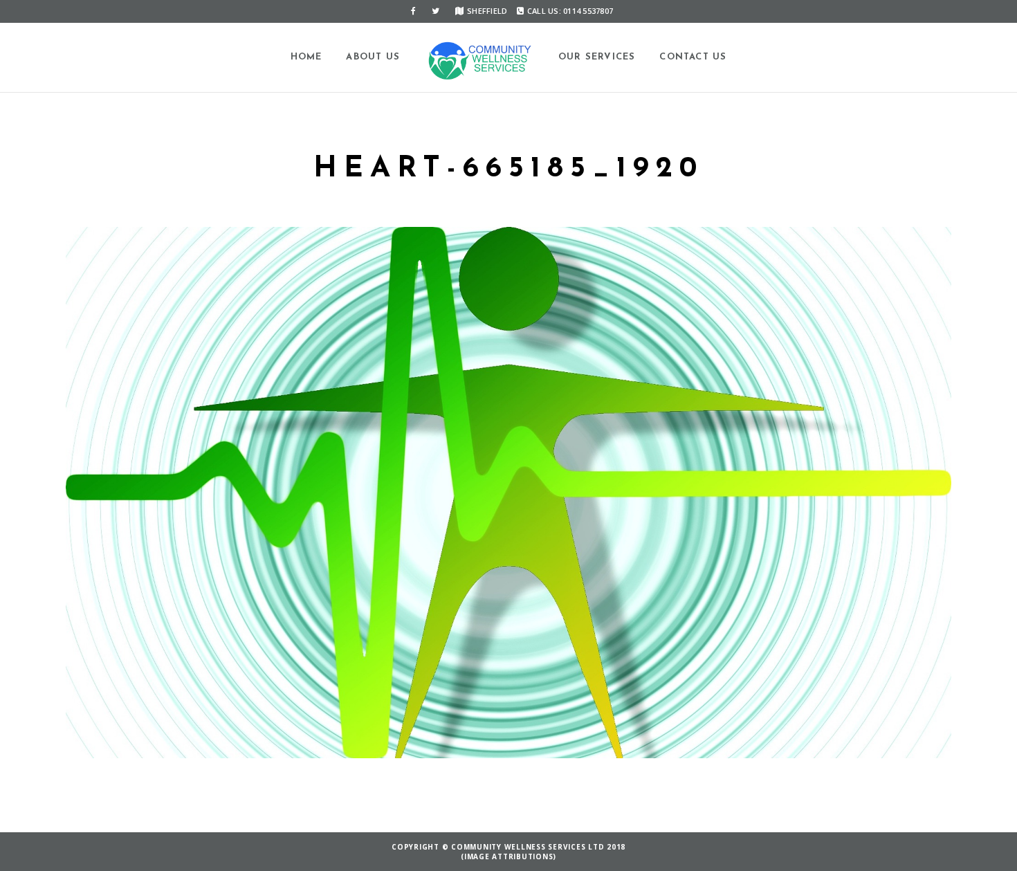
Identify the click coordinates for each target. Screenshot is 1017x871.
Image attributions (508, 856)
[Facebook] (414, 11)
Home (306, 57)
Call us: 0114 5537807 (570, 11)
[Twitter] (436, 11)
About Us (373, 57)
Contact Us (692, 57)
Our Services (596, 57)
